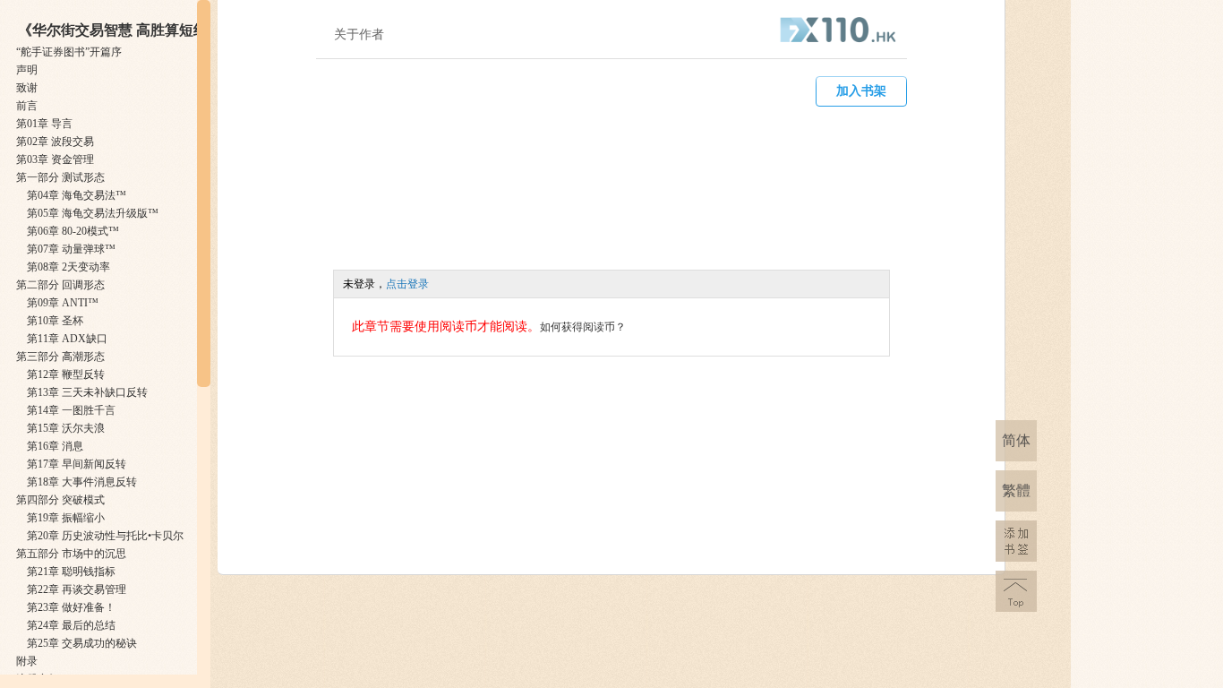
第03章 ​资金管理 (55, 159)
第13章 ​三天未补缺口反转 (87, 392)
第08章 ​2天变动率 (68, 267)
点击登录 (407, 284)
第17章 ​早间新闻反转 (76, 464)
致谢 (27, 88)
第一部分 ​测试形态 (60, 177)
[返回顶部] (1016, 591)
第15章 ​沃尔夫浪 (66, 428)
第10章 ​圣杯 (55, 320)
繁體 (1016, 490)
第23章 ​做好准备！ (71, 607)
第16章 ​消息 (55, 446)
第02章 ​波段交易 (55, 141)
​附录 (27, 661)
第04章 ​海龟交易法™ (76, 195)
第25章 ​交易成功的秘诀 (82, 643)
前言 (27, 105)
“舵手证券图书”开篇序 (69, 52)
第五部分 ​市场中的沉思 (71, 553)
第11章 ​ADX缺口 (67, 338)
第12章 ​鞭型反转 (66, 374)
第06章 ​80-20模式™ (73, 231)
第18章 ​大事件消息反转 (82, 482)
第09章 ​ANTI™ (62, 303)
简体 (1016, 440)
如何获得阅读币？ (583, 327)
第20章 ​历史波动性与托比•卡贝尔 (105, 535)
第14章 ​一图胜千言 (71, 410)
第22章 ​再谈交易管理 (76, 589)
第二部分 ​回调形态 (60, 285)
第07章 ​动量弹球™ (71, 249)
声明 (27, 70)
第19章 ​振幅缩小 (66, 518)
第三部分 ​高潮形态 (60, 356)
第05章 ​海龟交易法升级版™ (92, 213)
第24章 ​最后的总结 (71, 625)
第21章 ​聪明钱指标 (71, 571)
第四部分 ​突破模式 (60, 500)
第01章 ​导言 (44, 123)
